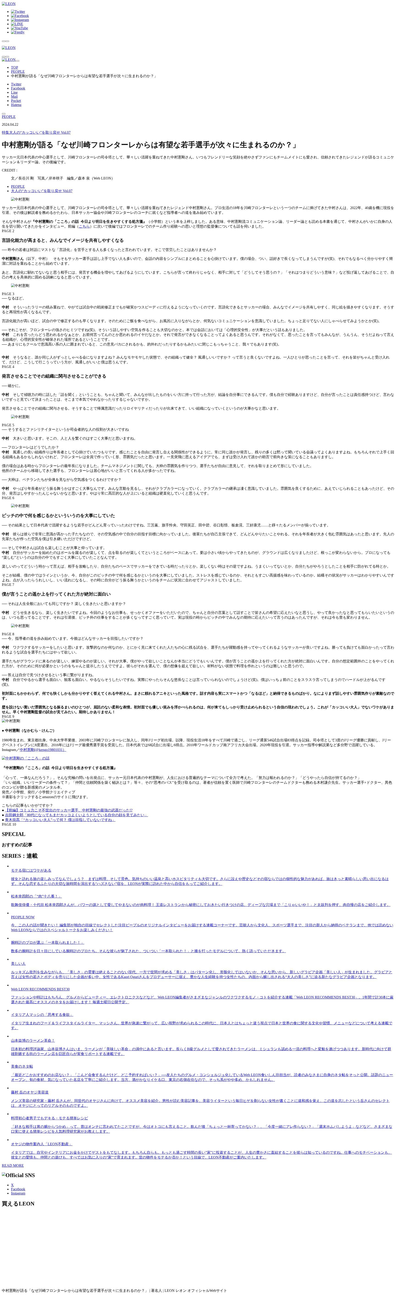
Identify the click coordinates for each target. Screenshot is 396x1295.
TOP (14, 67)
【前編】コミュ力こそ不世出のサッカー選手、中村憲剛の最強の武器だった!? (68, 810)
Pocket (16, 101)
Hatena (16, 105)
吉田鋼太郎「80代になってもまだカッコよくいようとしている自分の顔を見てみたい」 (76, 815)
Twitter (16, 84)
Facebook (18, 88)
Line (14, 92)
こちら (84, 226)
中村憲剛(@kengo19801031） (43, 750)
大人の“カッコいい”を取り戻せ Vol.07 (36, 132)
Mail (14, 96)
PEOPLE (18, 71)
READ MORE (13, 1165)
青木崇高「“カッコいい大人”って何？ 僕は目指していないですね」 (60, 820)
